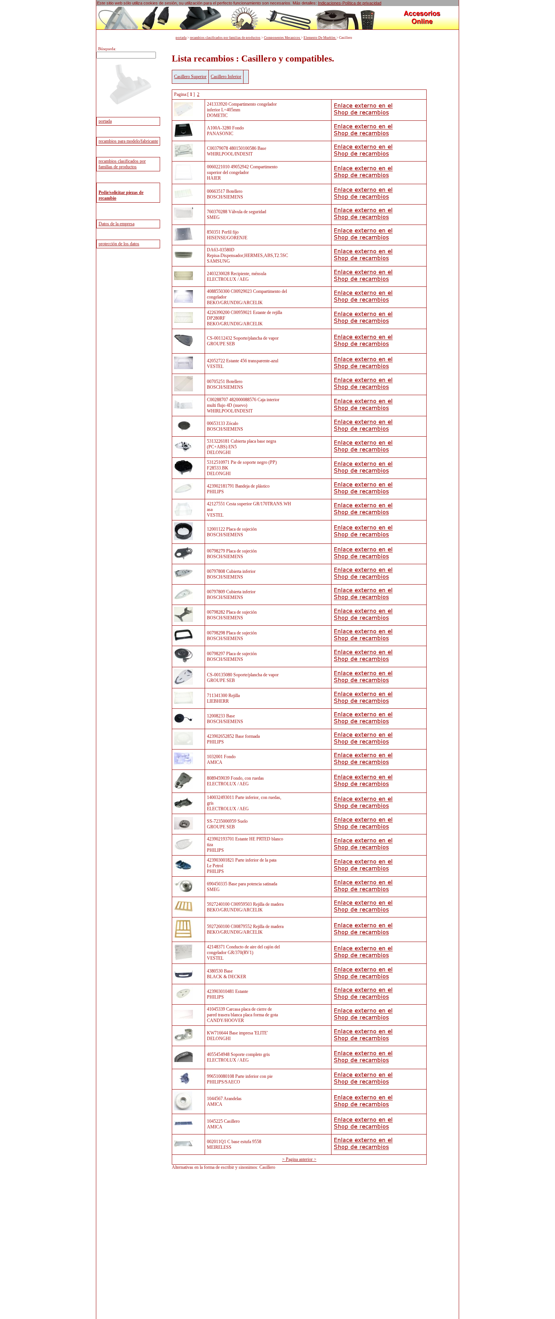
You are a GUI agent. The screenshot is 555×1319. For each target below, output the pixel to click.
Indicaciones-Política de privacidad (349, 3)
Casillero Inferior (226, 76)
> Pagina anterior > (299, 1159)
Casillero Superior (190, 76)
